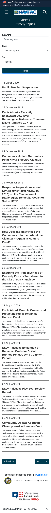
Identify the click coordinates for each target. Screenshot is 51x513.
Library (24, 19)
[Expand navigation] (6, 12)
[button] (24, 5)
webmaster (41, 474)
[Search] (44, 12)
